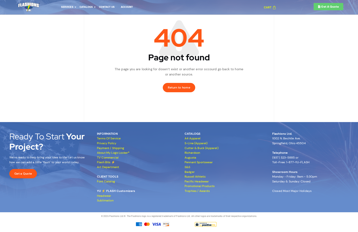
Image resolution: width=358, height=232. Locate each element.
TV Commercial (108, 158)
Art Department (108, 167)
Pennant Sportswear (199, 162)
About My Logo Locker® (113, 153)
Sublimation (105, 200)
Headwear (104, 196)
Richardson (192, 153)
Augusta (190, 158)
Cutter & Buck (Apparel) (202, 148)
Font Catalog (106, 181)
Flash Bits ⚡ (106, 162)
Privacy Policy (106, 143)
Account (127, 7)
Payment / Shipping (110, 148)
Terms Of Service (109, 138)
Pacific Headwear (197, 181)
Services (67, 7)
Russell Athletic (195, 177)
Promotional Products (200, 186)
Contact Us (106, 7)
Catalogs (86, 7)
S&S (187, 167)
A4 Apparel (193, 138)
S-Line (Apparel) (196, 143)
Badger (190, 172)
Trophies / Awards (197, 191)
